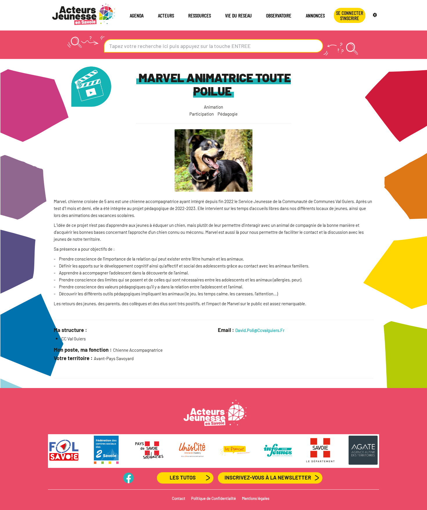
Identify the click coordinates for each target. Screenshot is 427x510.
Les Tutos (183, 477)
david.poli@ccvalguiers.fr (259, 330)
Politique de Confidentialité (213, 498)
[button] (376, 15)
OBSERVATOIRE (278, 15)
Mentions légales (255, 498)
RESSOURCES (199, 15)
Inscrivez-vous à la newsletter (268, 477)
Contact (178, 498)
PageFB (128, 477)
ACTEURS (166, 15)
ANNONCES (315, 15)
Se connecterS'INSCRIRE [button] (349, 15)
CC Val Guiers (73, 338)
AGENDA (136, 15)
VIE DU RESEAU (238, 15)
